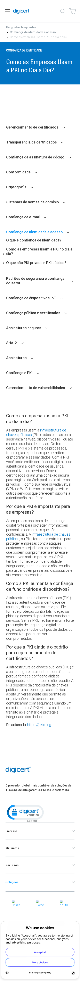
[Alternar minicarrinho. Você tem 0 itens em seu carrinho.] (73, 11)
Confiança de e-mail (23, 217)
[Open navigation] (7, 11)
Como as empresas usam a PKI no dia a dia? (39, 251)
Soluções (12, 882)
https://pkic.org (39, 724)
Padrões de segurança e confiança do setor (35, 280)
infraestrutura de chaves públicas (38, 536)
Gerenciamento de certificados (32, 127)
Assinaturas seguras (23, 328)
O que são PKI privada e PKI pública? (36, 263)
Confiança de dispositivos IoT (31, 298)
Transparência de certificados (31, 142)
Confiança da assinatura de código (35, 157)
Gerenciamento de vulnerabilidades (35, 388)
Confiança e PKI (19, 373)
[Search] (63, 11)
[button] (25, 813)
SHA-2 (11, 343)
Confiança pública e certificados (33, 313)
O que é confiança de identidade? (33, 240)
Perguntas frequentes (21, 27)
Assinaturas (16, 358)
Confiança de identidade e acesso (33, 32)
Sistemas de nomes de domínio (32, 202)
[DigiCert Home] (21, 11)
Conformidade (18, 172)
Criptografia (16, 187)
